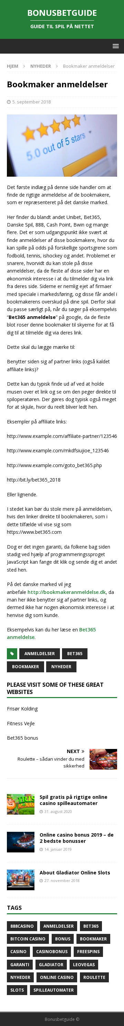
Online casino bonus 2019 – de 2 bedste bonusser (77, 837)
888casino (22, 926)
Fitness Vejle (21, 723)
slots (17, 990)
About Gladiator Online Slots (75, 872)
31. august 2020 (58, 811)
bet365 (74, 654)
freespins (88, 952)
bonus (62, 939)
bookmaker (25, 667)
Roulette (94, 977)
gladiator (51, 965)
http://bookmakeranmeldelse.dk (67, 592)
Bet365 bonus (22, 738)
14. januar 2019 (58, 849)
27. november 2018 (62, 880)
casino (18, 952)
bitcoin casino (27, 939)
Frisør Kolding (22, 708)
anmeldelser (39, 654)
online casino (57, 977)
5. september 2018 (31, 102)
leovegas (84, 965)
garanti (19, 965)
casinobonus (52, 952)
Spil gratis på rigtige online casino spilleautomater (73, 800)
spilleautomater (53, 990)
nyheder (61, 667)
